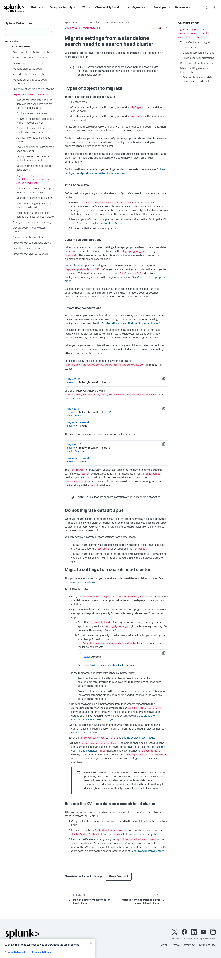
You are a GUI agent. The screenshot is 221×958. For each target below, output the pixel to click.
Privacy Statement (15, 952)
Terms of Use (207, 945)
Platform (35, 7)
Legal (163, 945)
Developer (160, 7)
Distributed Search (116, 23)
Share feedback (118, 876)
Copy (166, 379)
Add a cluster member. (89, 733)
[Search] (207, 7)
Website (189, 945)
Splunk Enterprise (75, 23)
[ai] (160, 28)
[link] (153, 28)
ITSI (84, 7)
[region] (47, 948)
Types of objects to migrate (196, 42)
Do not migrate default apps (196, 63)
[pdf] (166, 28)
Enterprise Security (61, 7)
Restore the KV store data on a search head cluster (198, 79)
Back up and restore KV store (107, 223)
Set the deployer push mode (138, 738)
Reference (181, 7)
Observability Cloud (107, 7)
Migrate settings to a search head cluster (196, 70)
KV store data (190, 48)
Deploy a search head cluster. (82, 582)
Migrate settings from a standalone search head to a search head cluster (194, 34)
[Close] (91, 942)
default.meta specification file (104, 665)
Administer (95, 23)
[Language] (214, 7)
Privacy (175, 945)
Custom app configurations (198, 53)
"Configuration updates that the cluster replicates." (130, 323)
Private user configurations (198, 58)
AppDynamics (136, 7)
